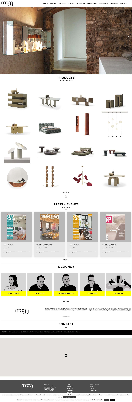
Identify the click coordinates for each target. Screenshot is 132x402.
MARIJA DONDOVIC (13, 293)
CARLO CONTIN (39, 293)
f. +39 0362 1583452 (49, 389)
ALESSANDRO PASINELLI (66, 293)
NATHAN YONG (92, 293)
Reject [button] (112, 399)
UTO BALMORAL (118, 293)
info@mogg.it (78, 332)
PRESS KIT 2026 (103, 3)
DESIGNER (71, 3)
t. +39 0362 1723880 (49, 388)
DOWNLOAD (114, 3)
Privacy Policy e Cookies (69, 397)
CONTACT (123, 3)
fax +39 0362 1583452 (56, 332)
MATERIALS (62, 3)
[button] (66, 355)
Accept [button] (107, 399)
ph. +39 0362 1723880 (43, 332)
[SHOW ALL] (66, 196)
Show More (66, 192)
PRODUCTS (53, 3)
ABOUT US (45, 3)
